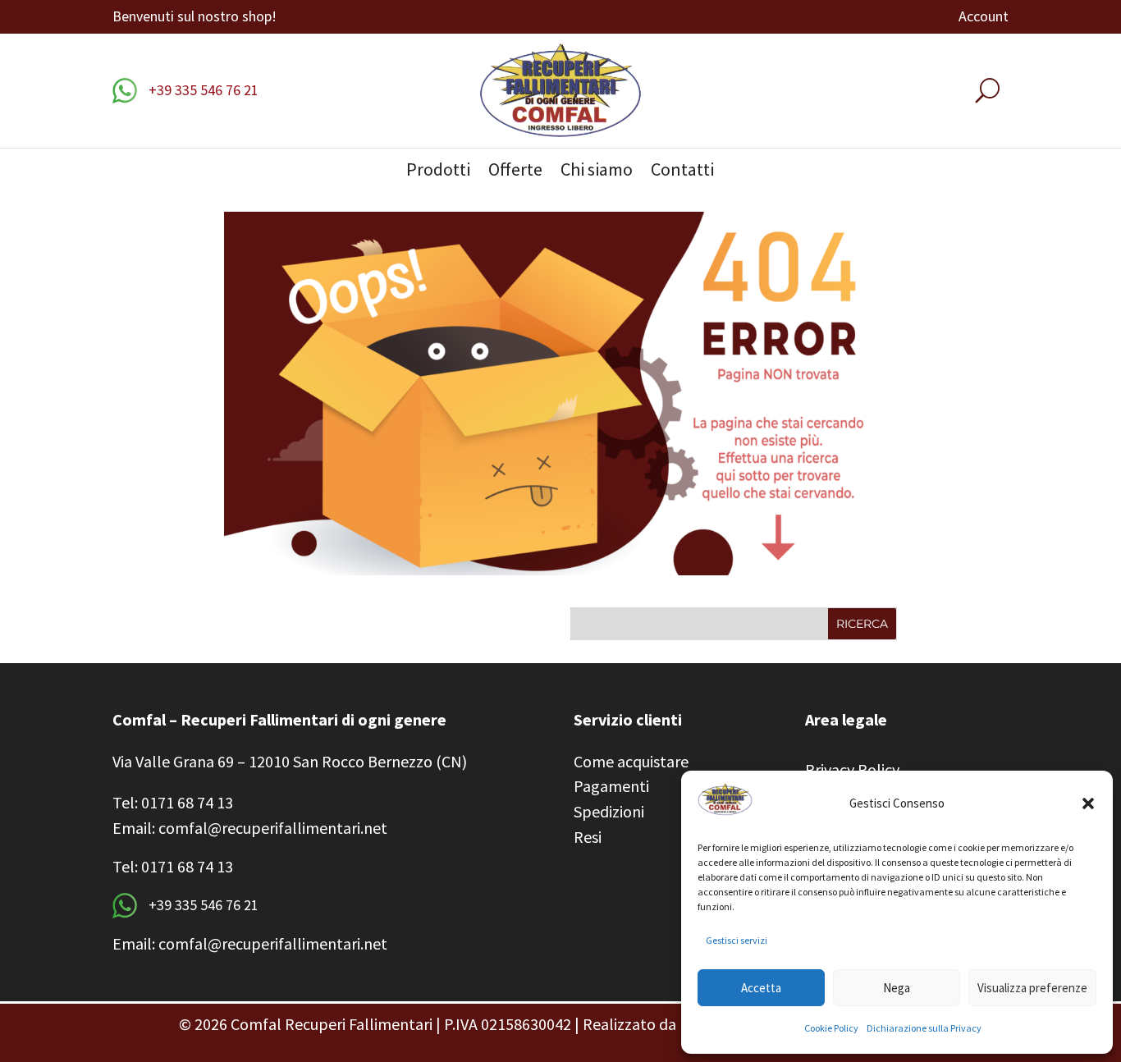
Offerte (515, 172)
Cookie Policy (831, 1028)
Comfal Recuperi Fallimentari (331, 1024)
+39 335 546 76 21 (202, 89)
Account (984, 18)
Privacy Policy (852, 769)
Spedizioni (609, 811)
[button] (1088, 803)
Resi (588, 836)
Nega (896, 988)
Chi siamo (596, 172)
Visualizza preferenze (1032, 988)
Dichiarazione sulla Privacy (924, 1028)
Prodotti (438, 172)
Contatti (682, 172)
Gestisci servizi (736, 940)
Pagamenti (611, 786)
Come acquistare (631, 761)
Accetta (761, 988)
